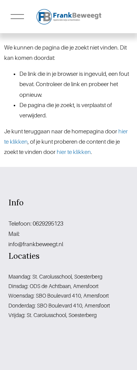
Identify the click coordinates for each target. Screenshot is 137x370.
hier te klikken (74, 152)
